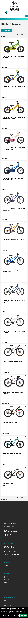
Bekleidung (7, 579)
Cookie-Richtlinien (10, 613)
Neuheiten (6, 582)
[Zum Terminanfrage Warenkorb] (6, 13)
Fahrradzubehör (8, 577)
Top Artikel (6, 565)
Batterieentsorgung (8, 605)
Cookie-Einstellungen (7, 615)
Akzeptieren (24, 615)
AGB (5, 603)
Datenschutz (7, 602)
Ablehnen (16, 615)
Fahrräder (6, 19)
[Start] (2, 19)
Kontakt (6, 600)
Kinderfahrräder (14, 19)
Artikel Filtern (7, 30)
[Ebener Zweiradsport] (14, 6)
